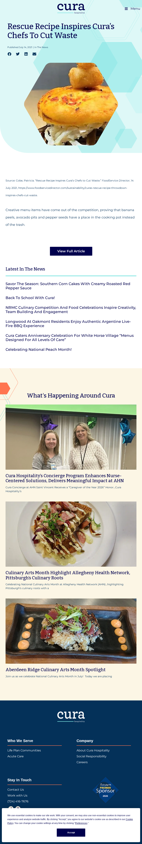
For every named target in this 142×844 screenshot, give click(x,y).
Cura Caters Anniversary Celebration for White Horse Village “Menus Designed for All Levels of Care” (70, 337)
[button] (9, 54)
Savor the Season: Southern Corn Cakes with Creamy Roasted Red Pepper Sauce (68, 286)
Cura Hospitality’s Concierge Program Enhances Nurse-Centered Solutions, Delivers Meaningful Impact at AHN (65, 478)
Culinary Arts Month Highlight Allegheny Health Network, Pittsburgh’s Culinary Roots (68, 575)
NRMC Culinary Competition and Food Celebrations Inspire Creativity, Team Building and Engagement (71, 309)
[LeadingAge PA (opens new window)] (105, 790)
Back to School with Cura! (30, 298)
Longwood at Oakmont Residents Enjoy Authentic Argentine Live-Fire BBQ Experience (68, 323)
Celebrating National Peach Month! (39, 349)
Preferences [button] (81, 823)
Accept (71, 832)
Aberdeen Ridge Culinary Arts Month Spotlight (56, 669)
